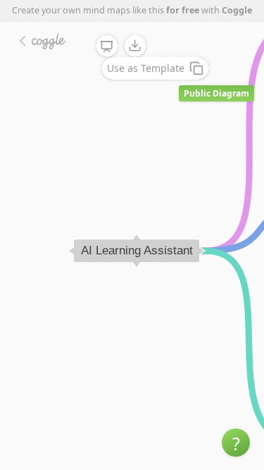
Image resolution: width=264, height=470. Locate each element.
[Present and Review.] (107, 46)
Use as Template (145, 68)
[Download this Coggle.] (135, 46)
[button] (236, 442)
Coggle (237, 10)
